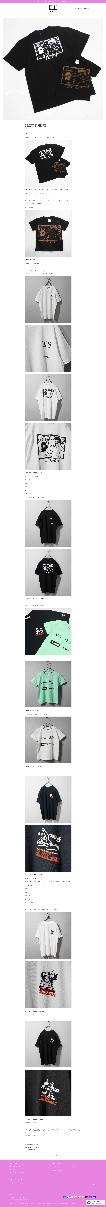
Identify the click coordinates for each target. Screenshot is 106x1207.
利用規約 (49, 1203)
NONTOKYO (17, 1203)
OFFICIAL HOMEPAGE (16, 1166)
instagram (12, 1169)
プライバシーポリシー (41, 1203)
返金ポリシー (32, 1203)
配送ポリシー (55, 1203)
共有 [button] (27, 133)
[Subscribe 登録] (36, 1184)
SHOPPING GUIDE (15, 1175)
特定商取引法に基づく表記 (65, 1203)
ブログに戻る (54, 1155)
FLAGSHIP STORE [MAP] (17, 1172)
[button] (12, 8)
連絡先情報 (74, 1203)
